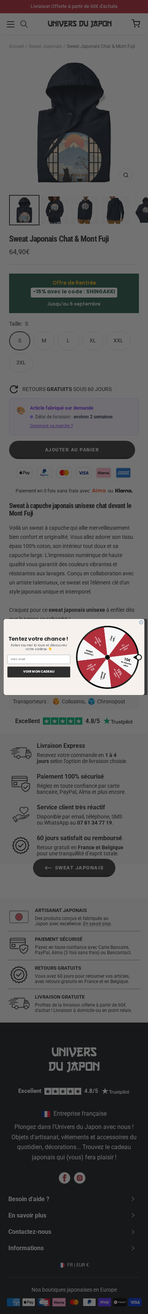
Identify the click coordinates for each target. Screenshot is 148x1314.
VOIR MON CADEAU (38, 672)
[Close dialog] (141, 622)
